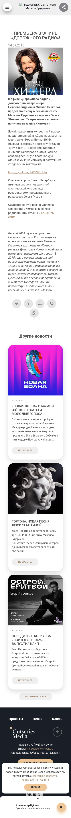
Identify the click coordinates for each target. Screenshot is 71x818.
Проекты (16, 719)
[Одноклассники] (28, 303)
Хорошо (36, 787)
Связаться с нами (35, 762)
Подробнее (25, 450)
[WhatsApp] (34, 313)
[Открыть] (63, 7)
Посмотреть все (35, 696)
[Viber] (51, 303)
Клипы (57, 719)
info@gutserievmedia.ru (39, 748)
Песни (37, 719)
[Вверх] (57, 732)
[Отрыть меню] (7, 7)
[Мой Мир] (40, 303)
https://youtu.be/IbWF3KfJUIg (27, 172)
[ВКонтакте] (16, 303)
